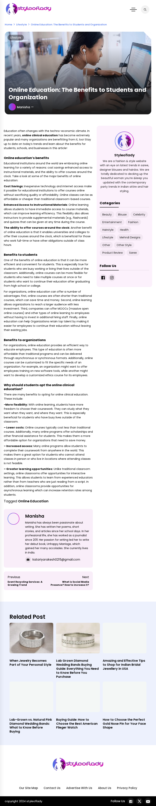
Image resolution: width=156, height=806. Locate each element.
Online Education (33, 501)
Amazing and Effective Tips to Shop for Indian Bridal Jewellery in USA (124, 664)
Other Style (124, 245)
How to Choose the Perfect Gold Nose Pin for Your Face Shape (124, 723)
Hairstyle (108, 230)
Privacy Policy (127, 788)
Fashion (133, 222)
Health (124, 230)
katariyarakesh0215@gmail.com (56, 559)
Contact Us (52, 788)
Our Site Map (28, 788)
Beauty (107, 214)
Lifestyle (15, 38)
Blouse (122, 214)
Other (106, 245)
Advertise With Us (79, 788)
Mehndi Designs (130, 237)
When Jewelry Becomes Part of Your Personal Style (30, 662)
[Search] (145, 9)
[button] (133, 9)
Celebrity (139, 214)
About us (104, 788)
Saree (133, 253)
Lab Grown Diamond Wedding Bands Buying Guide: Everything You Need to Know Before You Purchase (77, 668)
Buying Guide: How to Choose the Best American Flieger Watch (77, 723)
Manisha (23, 107)
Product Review (112, 253)
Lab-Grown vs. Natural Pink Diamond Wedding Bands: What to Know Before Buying (31, 725)
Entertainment (112, 222)
